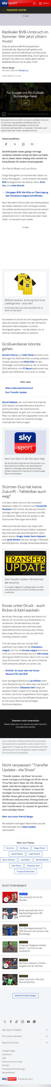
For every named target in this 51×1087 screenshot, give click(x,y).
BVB (4, 182)
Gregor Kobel (23, 536)
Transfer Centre (16, 10)
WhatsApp (34, 1021)
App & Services (10, 1042)
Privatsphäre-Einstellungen (13, 1069)
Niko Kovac (42, 653)
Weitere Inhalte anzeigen (25, 995)
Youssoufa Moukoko (26, 871)
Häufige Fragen (8, 1051)
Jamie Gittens (13, 539)
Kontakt (5, 1065)
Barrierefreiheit (8, 1072)
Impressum (7, 1054)
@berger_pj (23, 70)
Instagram (22, 1021)
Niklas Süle (29, 361)
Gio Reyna (24, 848)
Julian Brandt (17, 185)
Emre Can (10, 848)
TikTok (16, 1021)
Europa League (29, 650)
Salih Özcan (28, 355)
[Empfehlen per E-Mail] (32, 144)
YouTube (28, 1021)
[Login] (34, 3)
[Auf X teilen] (15, 144)
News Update (29, 827)
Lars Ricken (35, 680)
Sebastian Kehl (27, 687)
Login (25, 103)
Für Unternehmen (12, 1036)
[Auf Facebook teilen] (6, 144)
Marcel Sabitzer (10, 402)
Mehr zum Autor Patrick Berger (17, 816)
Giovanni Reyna (10, 355)
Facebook (10, 1021)
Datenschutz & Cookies (12, 1062)
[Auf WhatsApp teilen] (23, 144)
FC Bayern (28, 368)
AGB (4, 1058)
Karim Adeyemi (38, 536)
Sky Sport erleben (11, 1029)
